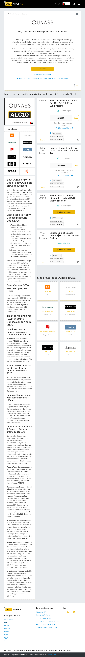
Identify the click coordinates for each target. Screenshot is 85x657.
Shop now (42, 69)
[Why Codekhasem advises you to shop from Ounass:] (19, 111)
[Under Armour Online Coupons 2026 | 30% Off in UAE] (12, 164)
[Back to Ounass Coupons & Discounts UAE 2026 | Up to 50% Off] (77, 14)
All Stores (15, 14)
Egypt (6, 638)
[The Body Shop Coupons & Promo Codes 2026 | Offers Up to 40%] (47, 307)
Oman (6, 632)
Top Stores (12, 129)
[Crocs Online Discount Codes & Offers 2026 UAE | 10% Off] (12, 171)
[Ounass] (42, 23)
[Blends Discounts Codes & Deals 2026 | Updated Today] (27, 164)
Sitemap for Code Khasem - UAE (47, 621)
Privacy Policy (52, 655)
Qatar (6, 635)
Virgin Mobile (47, 335)
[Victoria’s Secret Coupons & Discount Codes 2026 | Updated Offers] (70, 287)
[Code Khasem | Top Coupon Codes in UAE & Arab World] (8, 14)
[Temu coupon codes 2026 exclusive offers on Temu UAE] (47, 287)
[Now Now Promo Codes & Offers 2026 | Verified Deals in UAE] (27, 171)
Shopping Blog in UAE (43, 618)
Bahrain (7, 629)
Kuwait (6, 626)
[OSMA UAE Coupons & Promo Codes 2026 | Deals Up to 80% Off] (70, 327)
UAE (5, 622)
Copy (75, 118)
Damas (70, 355)
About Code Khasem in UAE (46, 624)
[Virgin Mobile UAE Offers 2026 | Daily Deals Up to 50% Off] (47, 327)
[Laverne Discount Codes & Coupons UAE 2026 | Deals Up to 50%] (47, 347)
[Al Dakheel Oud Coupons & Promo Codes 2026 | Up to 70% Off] (70, 307)
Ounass (24, 14)
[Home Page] (14, 3)
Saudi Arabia (8, 619)
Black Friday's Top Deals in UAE (47, 627)
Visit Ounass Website (42, 74)
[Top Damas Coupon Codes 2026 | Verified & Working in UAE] (70, 347)
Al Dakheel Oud (70, 315)
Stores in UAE (41, 612)
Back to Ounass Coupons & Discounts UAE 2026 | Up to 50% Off (43, 78)
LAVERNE (47, 355)
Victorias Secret (70, 295)
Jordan (6, 641)
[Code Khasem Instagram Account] (68, 611)
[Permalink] (50, 133)
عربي (58, 3)
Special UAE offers (43, 615)
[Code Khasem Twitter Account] (74, 611)
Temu (47, 295)
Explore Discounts (64, 212)
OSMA (70, 335)
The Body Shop (47, 315)
